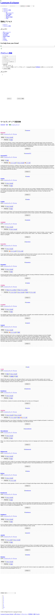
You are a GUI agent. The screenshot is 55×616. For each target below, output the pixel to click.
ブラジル (14, 134)
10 (3, 607)
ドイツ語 (28, 162)
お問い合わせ (17, 614)
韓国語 (12, 376)
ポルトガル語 (9, 137)
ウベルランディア (7, 134)
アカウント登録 (7, 10)
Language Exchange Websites (7, 614)
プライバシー (24, 614)
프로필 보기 (27, 148)
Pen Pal (38, 614)
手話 (7, 18)
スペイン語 (13, 162)
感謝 (34, 614)
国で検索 (8, 15)
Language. (10, 2)
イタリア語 (13, 292)
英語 (11, 139)
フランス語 (20, 251)
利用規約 (38, 67)
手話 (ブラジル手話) (11, 290)
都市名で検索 (9, 17)
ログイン (5, 8)
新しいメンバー (10, 12)
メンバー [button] (5, 11)
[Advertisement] (27, 86)
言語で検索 (8, 14)
